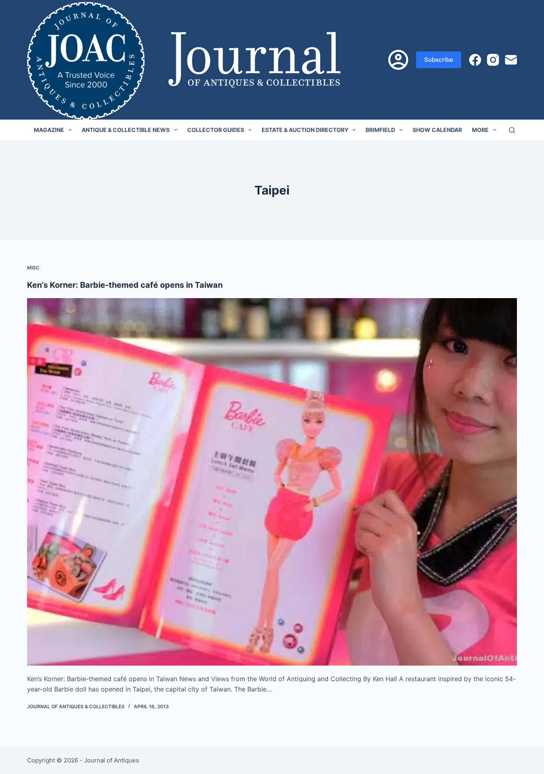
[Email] (511, 60)
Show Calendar (437, 129)
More (480, 129)
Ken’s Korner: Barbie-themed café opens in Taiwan (125, 285)
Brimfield (380, 129)
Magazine (49, 129)
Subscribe (438, 59)
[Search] (512, 130)
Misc (33, 268)
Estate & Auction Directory (305, 129)
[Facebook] (475, 60)
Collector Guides (215, 129)
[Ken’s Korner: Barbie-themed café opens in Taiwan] (272, 482)
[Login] (398, 60)
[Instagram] (493, 60)
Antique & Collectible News (126, 129)
